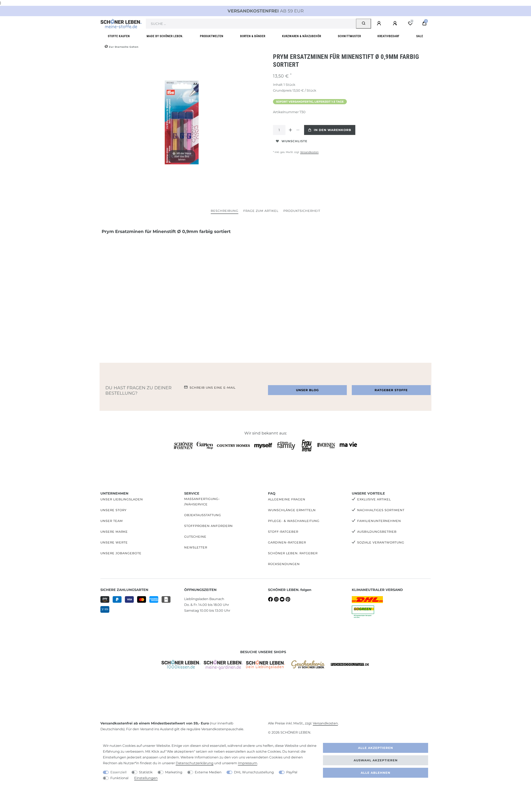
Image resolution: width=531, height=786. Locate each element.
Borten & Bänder (252, 36)
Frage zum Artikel (260, 211)
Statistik (146, 772)
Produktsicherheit (301, 211)
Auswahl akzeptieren (376, 760)
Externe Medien (208, 772)
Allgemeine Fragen (286, 499)
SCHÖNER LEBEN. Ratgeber (293, 553)
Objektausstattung (202, 515)
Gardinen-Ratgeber (287, 542)
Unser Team (111, 521)
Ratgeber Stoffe (391, 390)
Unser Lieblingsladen (121, 499)
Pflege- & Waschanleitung (293, 521)
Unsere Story (113, 510)
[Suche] (363, 24)
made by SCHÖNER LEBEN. (165, 36)
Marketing (173, 772)
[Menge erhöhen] (290, 130)
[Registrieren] (395, 23)
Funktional (119, 778)
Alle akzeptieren (375, 748)
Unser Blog (307, 390)
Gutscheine (195, 537)
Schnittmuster (349, 36)
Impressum (247, 763)
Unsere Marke (114, 532)
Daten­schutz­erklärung (194, 763)
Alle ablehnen (375, 773)
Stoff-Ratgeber (283, 532)
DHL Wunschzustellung (254, 772)
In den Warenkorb (332, 130)
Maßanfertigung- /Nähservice (202, 501)
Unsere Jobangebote (120, 553)
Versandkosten (309, 152)
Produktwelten (211, 36)
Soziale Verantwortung (380, 542)
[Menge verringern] (298, 130)
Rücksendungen (284, 564)
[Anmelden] (379, 23)
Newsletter (195, 547)
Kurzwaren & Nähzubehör (301, 36)
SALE (419, 36)
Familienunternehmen (379, 521)
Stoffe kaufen (119, 36)
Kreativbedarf (388, 36)
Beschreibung (224, 211)
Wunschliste (294, 141)
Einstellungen (146, 778)
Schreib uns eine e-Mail (212, 387)
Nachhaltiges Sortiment (380, 510)
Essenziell (118, 772)
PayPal (291, 772)
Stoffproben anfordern (208, 526)
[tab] (224, 211)
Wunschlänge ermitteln (292, 510)
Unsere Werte (114, 542)
